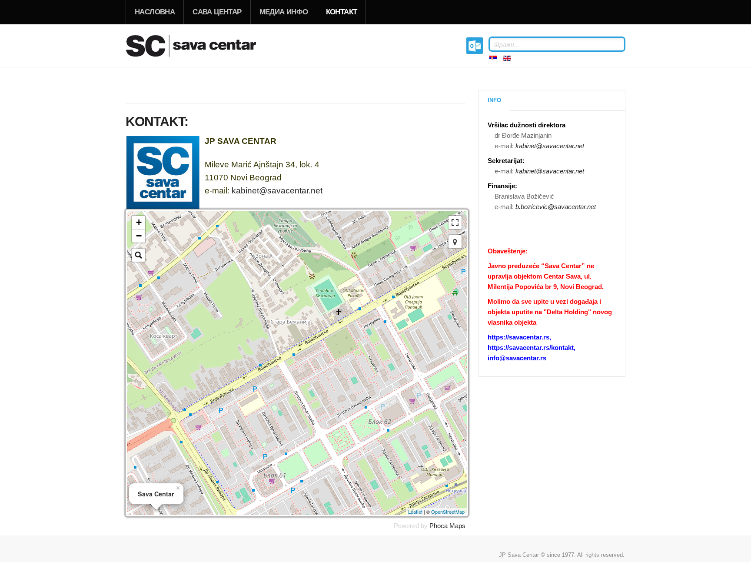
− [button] (139, 235)
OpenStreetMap (448, 511)
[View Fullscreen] (455, 222)
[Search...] (138, 255)
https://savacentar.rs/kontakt (531, 347)
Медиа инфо (283, 12)
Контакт (341, 12)
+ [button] (139, 222)
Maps (457, 525)
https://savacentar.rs (518, 337)
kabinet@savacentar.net (277, 190)
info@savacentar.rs (517, 358)
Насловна (155, 12)
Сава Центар (217, 12)
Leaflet (415, 511)
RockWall (202, 45)
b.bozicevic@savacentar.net (555, 206)
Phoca (438, 525)
